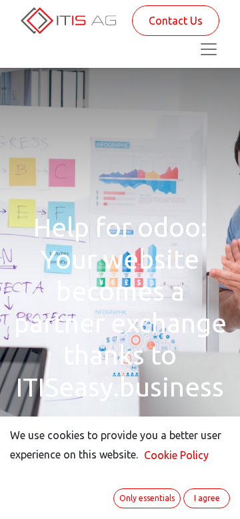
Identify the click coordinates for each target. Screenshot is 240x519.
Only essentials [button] (147, 498)
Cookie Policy (176, 455)
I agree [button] (207, 498)
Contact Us (176, 21)
